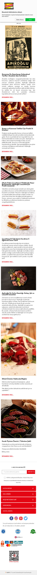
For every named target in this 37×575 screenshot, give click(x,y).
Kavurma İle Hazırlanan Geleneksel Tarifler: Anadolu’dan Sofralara (16, 75)
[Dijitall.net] (19, 538)
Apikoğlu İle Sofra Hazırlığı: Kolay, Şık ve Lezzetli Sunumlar (18, 294)
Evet (30, 19)
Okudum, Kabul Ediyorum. (20, 477)
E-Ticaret (12, 572)
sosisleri (13, 253)
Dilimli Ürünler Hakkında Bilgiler (14, 379)
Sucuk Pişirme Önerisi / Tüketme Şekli (16, 441)
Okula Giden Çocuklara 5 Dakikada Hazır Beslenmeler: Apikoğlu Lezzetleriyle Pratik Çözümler (18, 184)
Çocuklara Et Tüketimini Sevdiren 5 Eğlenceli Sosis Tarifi (15, 239)
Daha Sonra (20, 19)
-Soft (7, 572)
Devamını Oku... (8, 97)
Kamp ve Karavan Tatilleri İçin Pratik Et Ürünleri (17, 129)
